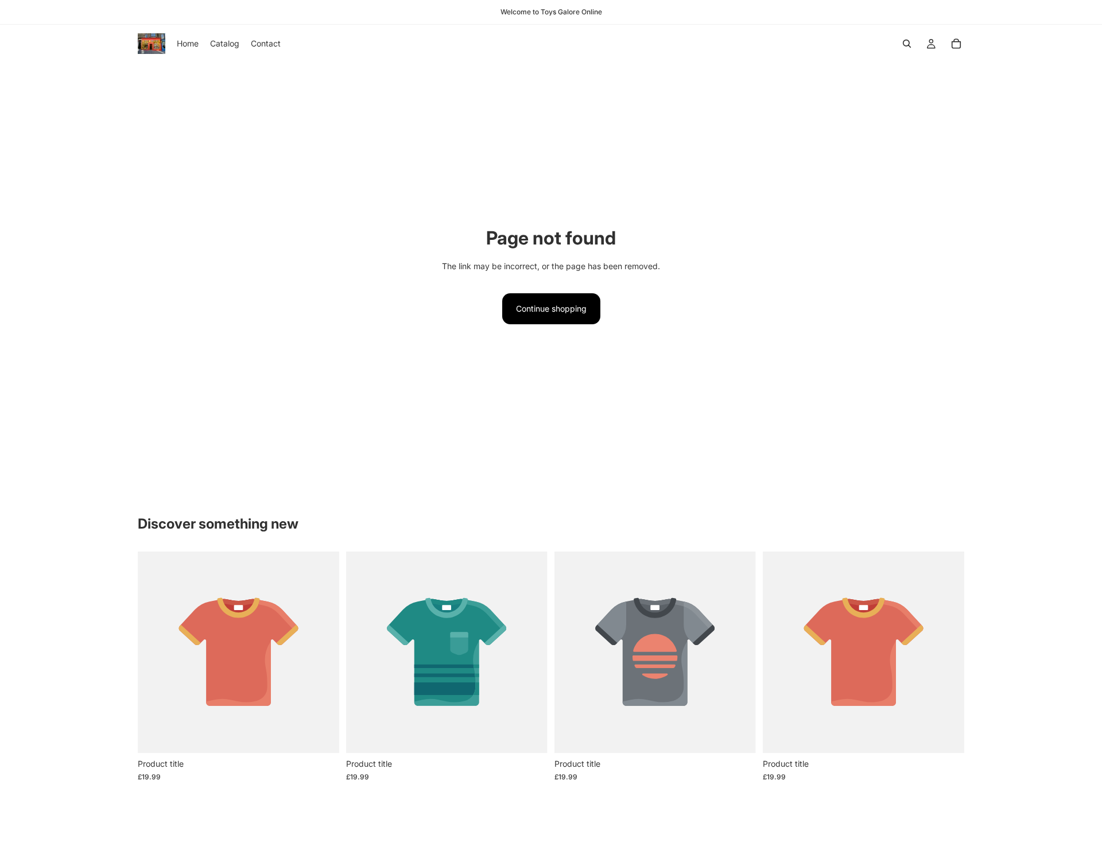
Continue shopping (551, 308)
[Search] (906, 43)
